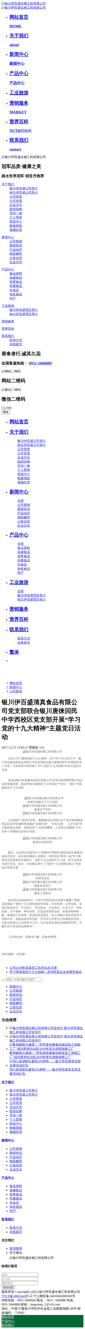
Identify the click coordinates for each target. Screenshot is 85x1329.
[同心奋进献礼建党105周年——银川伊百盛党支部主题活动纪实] (46, 1065)
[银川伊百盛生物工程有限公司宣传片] (36, 1028)
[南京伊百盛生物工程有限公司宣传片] (36, 1036)
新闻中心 (15, 687)
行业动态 (15, 999)
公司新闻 (15, 691)
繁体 (5, 412)
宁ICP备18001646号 (15, 1296)
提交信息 (8, 1287)
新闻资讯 (15, 995)
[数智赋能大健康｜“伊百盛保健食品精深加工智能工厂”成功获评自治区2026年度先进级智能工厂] (46, 1048)
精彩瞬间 (15, 1003)
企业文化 (15, 1011)
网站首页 (18, 421)
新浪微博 (15, 1248)
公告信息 (15, 1007)
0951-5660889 (40, 363)
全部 (20, 500)
